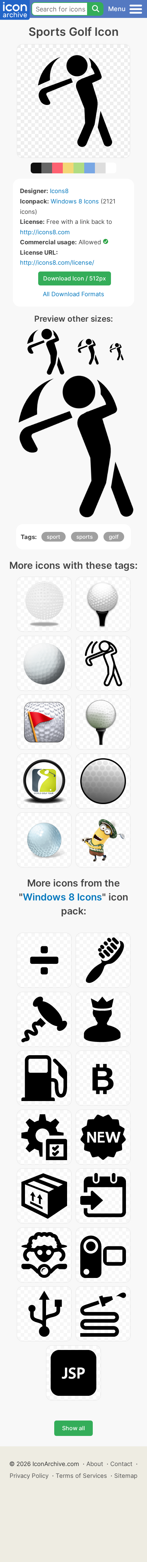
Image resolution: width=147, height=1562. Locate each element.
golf (114, 536)
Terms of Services (81, 1475)
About (94, 1463)
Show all (73, 1428)
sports (84, 536)
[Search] (95, 9)
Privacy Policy (29, 1475)
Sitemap (125, 1475)
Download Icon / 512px (74, 278)
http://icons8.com (45, 232)
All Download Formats (73, 294)
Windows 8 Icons (75, 201)
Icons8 (59, 190)
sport (53, 536)
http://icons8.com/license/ (57, 262)
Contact (121, 1463)
